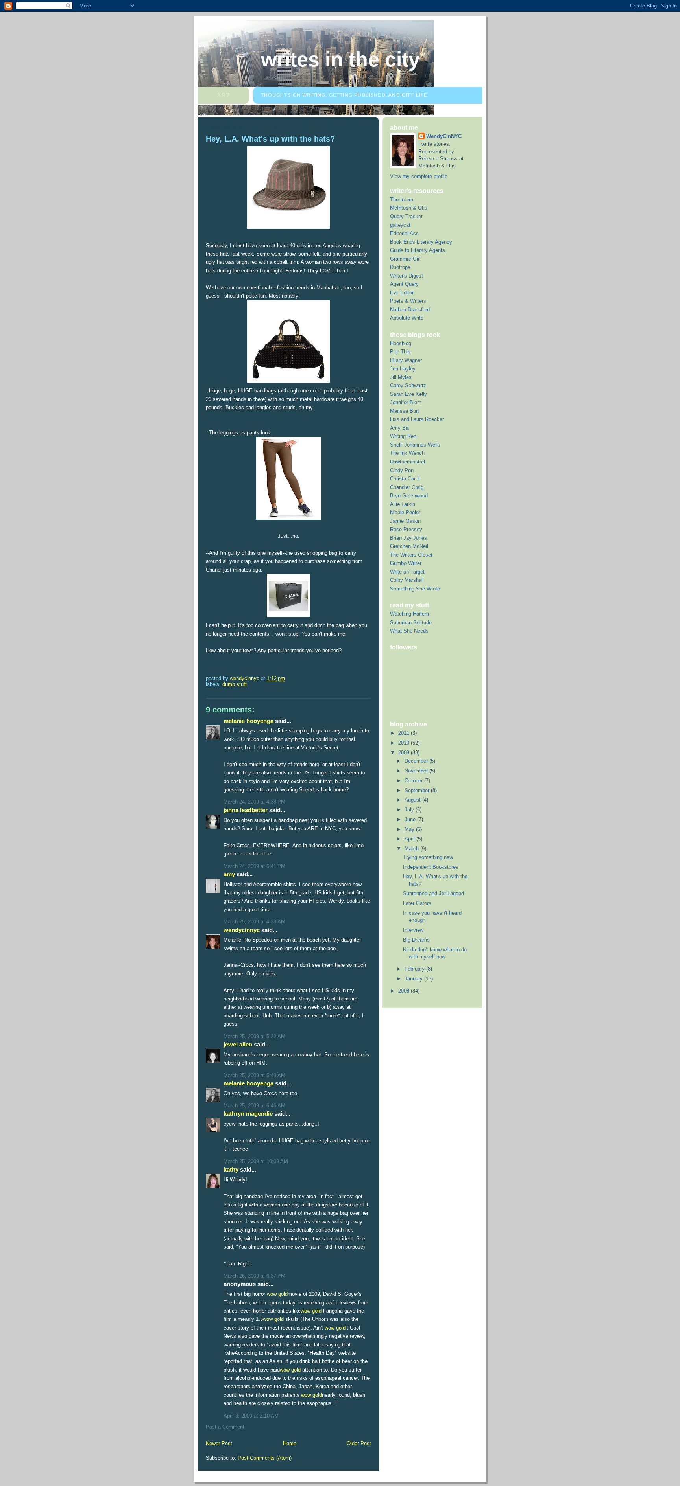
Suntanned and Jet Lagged (433, 893)
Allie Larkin (402, 504)
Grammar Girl (405, 259)
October (414, 780)
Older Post (359, 1443)
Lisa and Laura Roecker (417, 419)
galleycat (400, 225)
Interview (413, 930)
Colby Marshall (407, 580)
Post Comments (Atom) (265, 1458)
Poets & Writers (408, 301)
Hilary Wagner (406, 360)
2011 (404, 733)
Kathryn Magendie (248, 1113)
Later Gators (417, 903)
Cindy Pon (402, 470)
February (415, 969)
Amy (229, 874)
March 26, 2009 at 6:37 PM (254, 1276)
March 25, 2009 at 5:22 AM (254, 1036)
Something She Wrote (415, 589)
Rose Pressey (406, 529)
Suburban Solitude (411, 622)
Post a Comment (225, 1427)
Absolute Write (406, 318)
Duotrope (400, 267)
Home (289, 1443)
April (410, 839)
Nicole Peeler (405, 512)
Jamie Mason (405, 521)
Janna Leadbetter (246, 810)
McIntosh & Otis (408, 208)
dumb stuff (234, 684)
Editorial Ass (404, 233)
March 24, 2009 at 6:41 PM (254, 866)
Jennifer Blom (405, 402)
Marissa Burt (404, 411)
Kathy (231, 1169)
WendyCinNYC (242, 930)
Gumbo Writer (405, 563)
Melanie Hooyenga (248, 720)
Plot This (400, 352)
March (412, 849)
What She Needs (409, 631)
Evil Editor (402, 293)
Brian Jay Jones (408, 538)
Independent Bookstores (430, 867)
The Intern (401, 199)
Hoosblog (400, 343)
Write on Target (407, 572)
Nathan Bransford (410, 310)
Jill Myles (401, 377)
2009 (404, 753)
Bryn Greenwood (409, 495)
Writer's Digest (406, 276)
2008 (404, 991)
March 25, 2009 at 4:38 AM (254, 922)
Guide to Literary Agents (417, 250)
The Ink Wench (407, 453)
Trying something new (428, 857)
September (418, 790)
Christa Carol (404, 479)
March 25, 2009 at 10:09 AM (256, 1161)
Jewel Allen (238, 1044)
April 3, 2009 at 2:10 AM (251, 1416)
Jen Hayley (403, 369)
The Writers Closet (411, 555)
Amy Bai (400, 428)
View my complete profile (418, 176)
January (414, 979)
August (413, 800)
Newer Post (219, 1443)
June (411, 819)
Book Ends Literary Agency (421, 242)
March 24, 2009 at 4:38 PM (254, 802)
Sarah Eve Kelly (408, 394)
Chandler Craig (406, 487)
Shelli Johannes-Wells (415, 445)
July (410, 810)
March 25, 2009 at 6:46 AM (254, 1106)
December (417, 761)
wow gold (277, 1294)
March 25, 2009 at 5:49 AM (254, 1075)
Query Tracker (406, 216)
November (417, 771)
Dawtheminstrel (407, 462)
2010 (404, 743)
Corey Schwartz (408, 385)
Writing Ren (403, 436)
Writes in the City (340, 59)
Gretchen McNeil (409, 546)
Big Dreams (416, 940)
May (410, 829)
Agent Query (404, 284)
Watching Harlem (409, 614)
